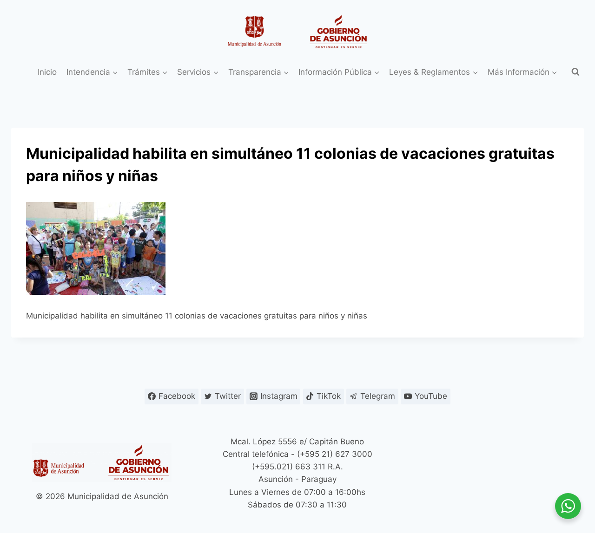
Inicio (47, 72)
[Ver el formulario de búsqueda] (575, 72)
